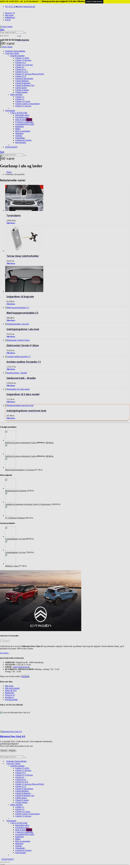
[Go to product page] (67, 405)
